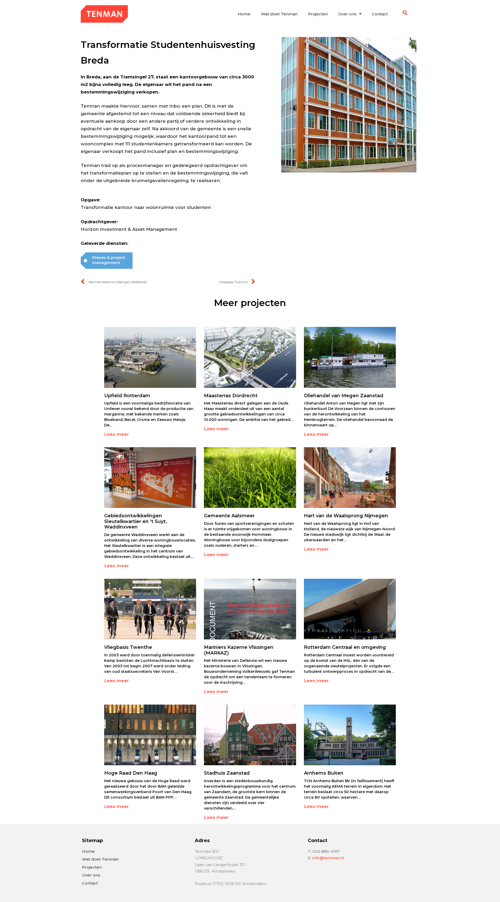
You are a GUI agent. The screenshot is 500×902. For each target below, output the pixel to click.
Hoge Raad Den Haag (130, 773)
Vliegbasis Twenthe (128, 647)
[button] (405, 12)
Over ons (347, 13)
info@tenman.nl (328, 857)
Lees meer (116, 434)
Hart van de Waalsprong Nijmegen (346, 516)
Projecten (318, 13)
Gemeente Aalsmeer (229, 516)
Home (244, 13)
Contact (380, 13)
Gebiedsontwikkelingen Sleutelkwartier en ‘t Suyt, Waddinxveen (135, 521)
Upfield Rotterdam (127, 396)
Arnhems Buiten (323, 773)
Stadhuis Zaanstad (227, 773)
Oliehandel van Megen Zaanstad (343, 396)
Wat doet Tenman (279, 13)
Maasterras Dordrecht (231, 396)
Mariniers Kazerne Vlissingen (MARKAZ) (238, 650)
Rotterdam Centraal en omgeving (345, 647)
